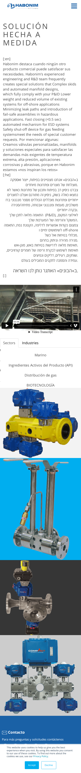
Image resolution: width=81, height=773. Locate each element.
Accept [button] (32, 765)
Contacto (16, 732)
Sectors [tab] (9, 342)
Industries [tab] (30, 342)
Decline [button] (49, 765)
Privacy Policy (40, 756)
